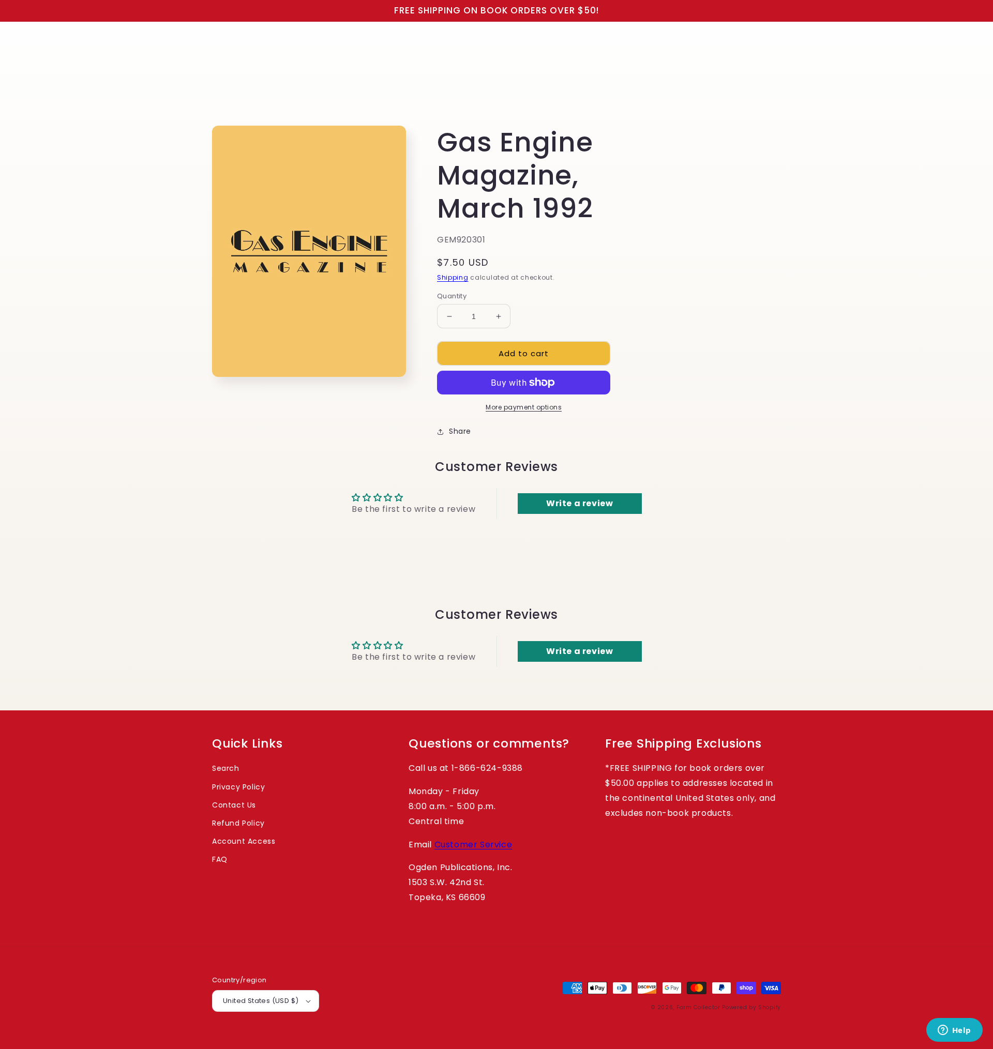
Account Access (243, 841)
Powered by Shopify (751, 1007)
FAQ (220, 859)
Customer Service (473, 844)
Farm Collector (698, 1007)
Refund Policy (238, 823)
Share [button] (460, 431)
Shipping (453, 277)
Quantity (452, 296)
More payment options (524, 407)
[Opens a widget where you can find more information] (954, 1031)
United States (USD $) (260, 1001)
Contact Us (234, 805)
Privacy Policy (238, 787)
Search (225, 768)
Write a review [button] (579, 503)
